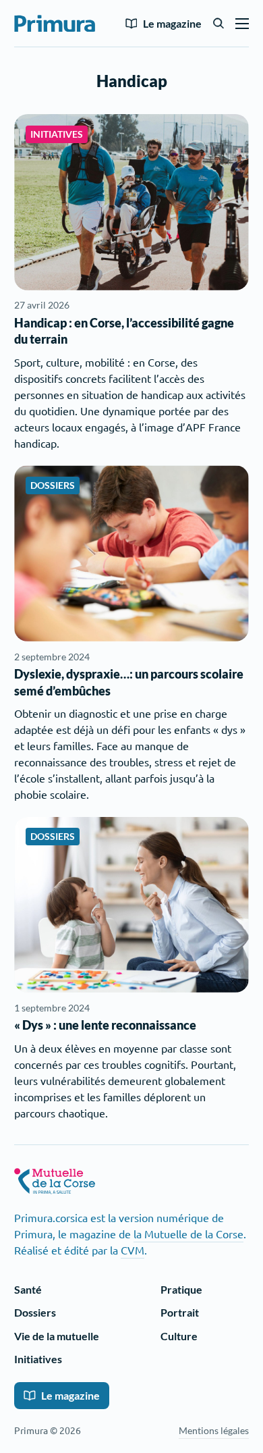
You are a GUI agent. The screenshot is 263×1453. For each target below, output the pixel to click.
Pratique (181, 1289)
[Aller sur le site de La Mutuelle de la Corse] (54, 1181)
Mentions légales (214, 1430)
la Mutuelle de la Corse (188, 1233)
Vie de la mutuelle (56, 1335)
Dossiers (35, 1312)
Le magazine (172, 23)
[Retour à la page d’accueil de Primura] (54, 23)
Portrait (179, 1312)
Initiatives (38, 1358)
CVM (132, 1250)
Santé (28, 1289)
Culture (179, 1335)
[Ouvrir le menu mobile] (242, 23)
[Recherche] (218, 23)
